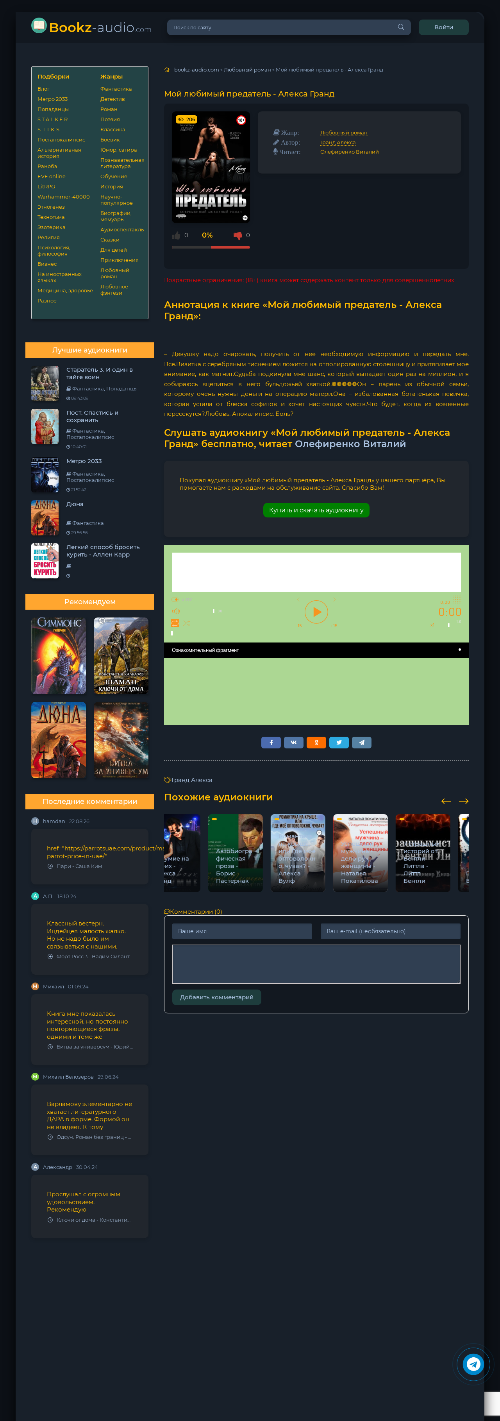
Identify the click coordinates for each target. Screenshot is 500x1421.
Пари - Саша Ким (79, 866)
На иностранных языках (60, 277)
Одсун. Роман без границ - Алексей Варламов (95, 1137)
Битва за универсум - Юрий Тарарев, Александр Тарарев (95, 1046)
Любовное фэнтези (114, 289)
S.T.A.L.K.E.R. (53, 119)
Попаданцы (53, 109)
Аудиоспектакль (121, 229)
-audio (100, 27)
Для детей (113, 250)
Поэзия (110, 119)
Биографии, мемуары (116, 216)
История (111, 186)
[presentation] (446, 800)
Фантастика (116, 89)
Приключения (119, 260)
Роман (109, 109)
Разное (47, 300)
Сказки (110, 239)
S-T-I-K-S (48, 129)
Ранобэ (47, 166)
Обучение (113, 176)
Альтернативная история (59, 153)
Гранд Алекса (338, 142)
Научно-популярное (116, 199)
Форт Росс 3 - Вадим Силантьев (95, 956)
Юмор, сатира (118, 150)
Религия (49, 237)
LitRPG (46, 186)
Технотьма (51, 217)
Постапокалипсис (61, 139)
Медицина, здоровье (65, 290)
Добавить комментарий (217, 997)
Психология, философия (54, 250)
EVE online (52, 176)
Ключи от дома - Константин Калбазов (95, 1219)
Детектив (112, 99)
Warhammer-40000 (64, 196)
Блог (44, 89)
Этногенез (51, 207)
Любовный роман (114, 273)
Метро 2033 (53, 99)
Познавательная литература (121, 163)
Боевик (110, 139)
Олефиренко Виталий (349, 152)
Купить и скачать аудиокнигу (316, 510)
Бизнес (47, 264)
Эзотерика (52, 227)
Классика (112, 129)
